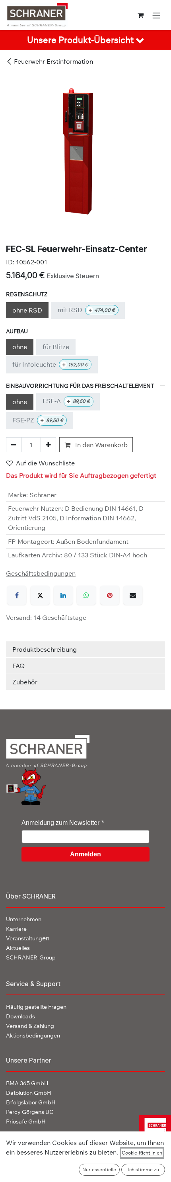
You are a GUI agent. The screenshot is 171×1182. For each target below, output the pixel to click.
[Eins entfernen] (13, 444)
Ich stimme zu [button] (143, 1169)
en (27, 938)
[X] (40, 595)
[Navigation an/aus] (156, 15)
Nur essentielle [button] (99, 1169)
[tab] (85, 40)
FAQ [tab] (18, 666)
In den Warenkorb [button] (101, 445)
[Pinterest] (109, 595)
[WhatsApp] (86, 595)
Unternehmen (23, 919)
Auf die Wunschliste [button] (45, 463)
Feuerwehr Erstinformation (53, 61)
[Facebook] (16, 595)
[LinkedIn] (63, 595)
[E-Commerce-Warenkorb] (140, 15)
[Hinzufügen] (48, 444)
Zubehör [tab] (24, 682)
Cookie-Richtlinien (142, 1153)
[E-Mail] (132, 595)
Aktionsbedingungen (33, 1035)
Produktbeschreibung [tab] (44, 649)
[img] (152, 1130)
